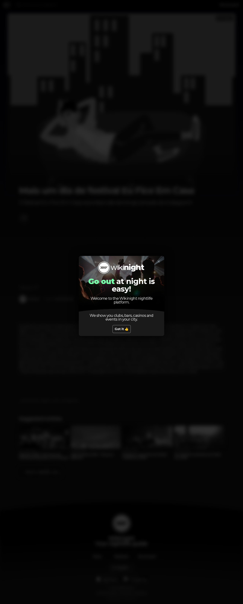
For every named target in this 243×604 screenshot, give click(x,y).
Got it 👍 (122, 329)
